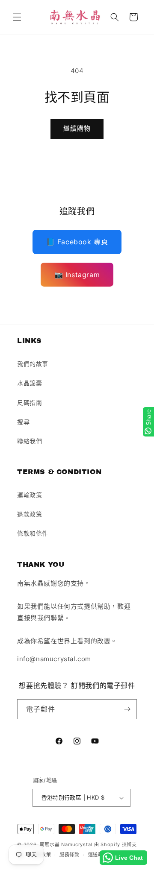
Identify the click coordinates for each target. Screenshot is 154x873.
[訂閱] (127, 709)
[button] (17, 17)
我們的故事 (32, 363)
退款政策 (29, 514)
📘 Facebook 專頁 (77, 241)
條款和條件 (32, 533)
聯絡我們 (29, 441)
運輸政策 (29, 494)
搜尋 (23, 421)
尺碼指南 (29, 402)
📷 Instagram (77, 274)
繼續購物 (77, 128)
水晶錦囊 (29, 383)
